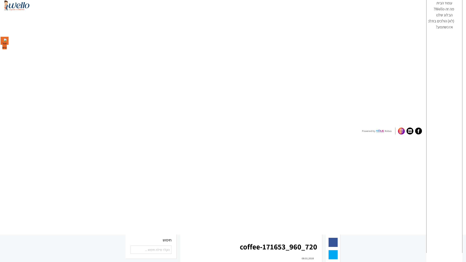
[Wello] (17, 5)
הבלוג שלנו (446, 19)
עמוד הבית (446, 3)
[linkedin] (409, 131)
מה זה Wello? (444, 11)
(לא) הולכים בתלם (443, 27)
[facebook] (418, 131)
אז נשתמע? (446, 35)
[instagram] (401, 131)
